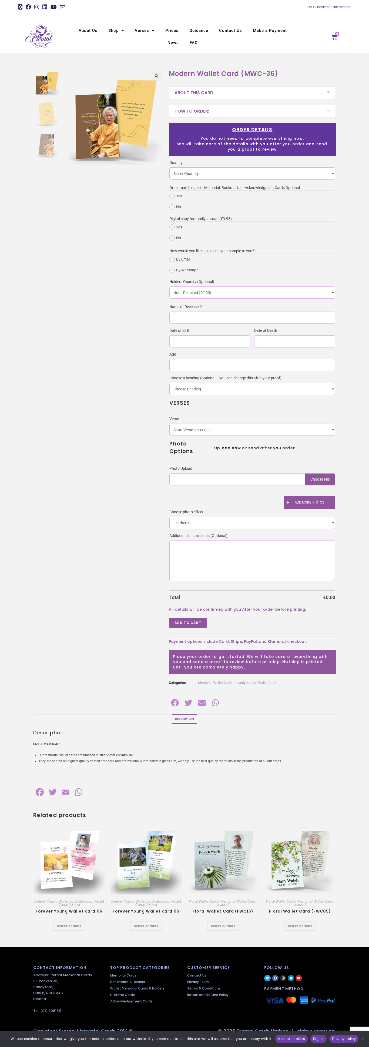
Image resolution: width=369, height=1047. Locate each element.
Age (172, 354)
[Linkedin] (291, 978)
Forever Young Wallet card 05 (146, 911)
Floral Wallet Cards (204, 901)
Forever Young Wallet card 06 (69, 911)
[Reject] (362, 1039)
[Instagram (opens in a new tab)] (37, 7)
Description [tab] (184, 719)
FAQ (194, 42)
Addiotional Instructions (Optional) (198, 535)
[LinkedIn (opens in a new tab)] (45, 7)
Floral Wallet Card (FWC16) (223, 911)
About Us (88, 30)
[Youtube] (299, 978)
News (173, 42)
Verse (174, 419)
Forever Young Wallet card (55, 901)
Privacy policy (344, 1038)
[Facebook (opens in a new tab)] (28, 7)
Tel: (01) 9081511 (47, 1010)
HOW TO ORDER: (192, 111)
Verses (142, 30)
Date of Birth (179, 330)
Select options (69, 926)
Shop (113, 30)
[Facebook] (275, 978)
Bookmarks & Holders (127, 982)
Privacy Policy (198, 982)
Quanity (176, 162)
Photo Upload (180, 468)
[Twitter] (267, 978)
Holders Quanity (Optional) (191, 281)
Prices (172, 30)
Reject (318, 1038)
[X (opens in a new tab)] (21, 7)
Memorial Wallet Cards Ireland (221, 683)
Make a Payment (270, 30)
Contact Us (230, 30)
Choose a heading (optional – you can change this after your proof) (225, 378)
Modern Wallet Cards (261, 683)
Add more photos (309, 502)
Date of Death (265, 330)
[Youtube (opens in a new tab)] (53, 7)
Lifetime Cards (122, 994)
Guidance (198, 30)
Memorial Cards (123, 975)
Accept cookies (291, 1038)
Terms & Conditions (204, 988)
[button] (156, 76)
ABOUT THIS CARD (194, 93)
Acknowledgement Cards (131, 1001)
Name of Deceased (194, 306)
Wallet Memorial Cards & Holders (137, 988)
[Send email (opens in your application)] (62, 7)
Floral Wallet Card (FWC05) (300, 911)
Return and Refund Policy (208, 994)
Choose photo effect (186, 512)
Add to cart (188, 622)
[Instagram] (283, 978)
